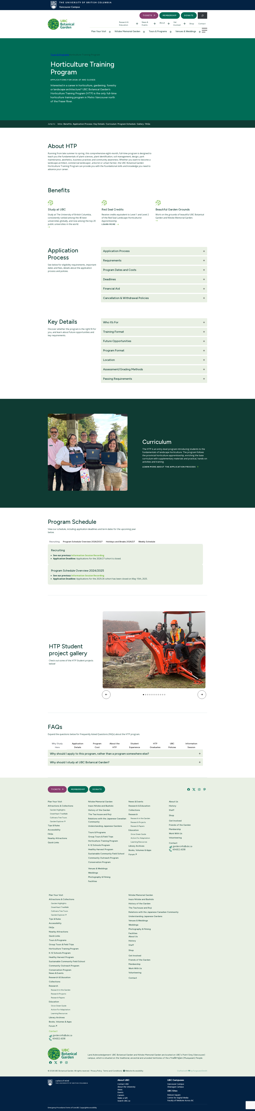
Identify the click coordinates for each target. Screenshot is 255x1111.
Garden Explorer (57, 821)
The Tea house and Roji (99, 814)
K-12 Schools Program (99, 845)
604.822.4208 (179, 849)
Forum (132, 854)
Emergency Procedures (56, 1107)
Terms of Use (70, 1107)
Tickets (147, 15)
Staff (171, 810)
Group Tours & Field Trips (100, 836)
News (120, 1089)
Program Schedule (127, 124)
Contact (202, 24)
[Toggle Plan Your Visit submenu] (110, 32)
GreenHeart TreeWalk (59, 814)
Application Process (82, 124)
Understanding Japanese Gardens (105, 826)
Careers (121, 1095)
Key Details (99, 124)
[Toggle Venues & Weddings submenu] (200, 32)
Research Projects (138, 822)
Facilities (92, 881)
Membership (170, 15)
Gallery (140, 124)
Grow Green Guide (138, 834)
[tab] (54, 541)
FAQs (147, 124)
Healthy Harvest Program (100, 849)
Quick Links (53, 842)
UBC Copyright (81, 1107)
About (162, 23)
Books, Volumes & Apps (140, 850)
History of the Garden (99, 810)
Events (120, 1092)
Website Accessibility (134, 1071)
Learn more (108, 224)
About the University (126, 1087)
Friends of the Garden (180, 825)
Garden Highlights (57, 810)
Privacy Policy (96, 1071)
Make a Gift (123, 1098)
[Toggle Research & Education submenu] (137, 23)
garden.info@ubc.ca (182, 846)
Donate (188, 15)
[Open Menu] (204, 30)
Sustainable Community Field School (106, 853)
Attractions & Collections (60, 806)
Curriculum (111, 124)
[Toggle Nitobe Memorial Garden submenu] (144, 32)
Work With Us (175, 833)
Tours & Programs (158, 31)
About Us (173, 801)
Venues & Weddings (185, 31)
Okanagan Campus (175, 1087)
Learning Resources (139, 842)
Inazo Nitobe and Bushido (100, 806)
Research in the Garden (140, 818)
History (172, 806)
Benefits (67, 124)
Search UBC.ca (124, 1100)
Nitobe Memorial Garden (127, 31)
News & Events (145, 23)
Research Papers (137, 826)
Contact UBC (123, 1084)
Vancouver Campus (175, 1084)
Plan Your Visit (98, 31)
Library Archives (136, 846)
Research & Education (123, 23)
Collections (134, 810)
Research (133, 814)
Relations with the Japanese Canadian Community (107, 820)
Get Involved (176, 23)
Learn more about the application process (169, 467)
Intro (60, 124)
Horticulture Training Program (103, 841)
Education (134, 830)
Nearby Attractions (57, 838)
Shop (191, 24)
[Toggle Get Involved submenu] (184, 23)
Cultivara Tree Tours (58, 818)
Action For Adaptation (140, 838)
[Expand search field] (202, 15)
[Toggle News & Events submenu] (155, 23)
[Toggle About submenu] (169, 24)
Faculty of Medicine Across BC (180, 1100)
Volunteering (175, 837)
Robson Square (173, 1095)
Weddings (93, 872)
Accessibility (54, 829)
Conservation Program (99, 862)
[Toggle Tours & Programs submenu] (171, 32)
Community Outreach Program (103, 858)
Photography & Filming (99, 877)
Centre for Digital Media (177, 1097)
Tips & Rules (54, 825)
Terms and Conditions (112, 1071)
